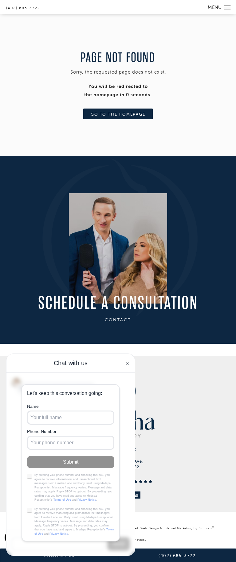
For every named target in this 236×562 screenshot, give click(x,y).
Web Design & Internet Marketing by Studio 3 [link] (177, 528)
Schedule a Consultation (118, 303)
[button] (227, 7)
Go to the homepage (118, 114)
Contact (118, 320)
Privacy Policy (136, 540)
